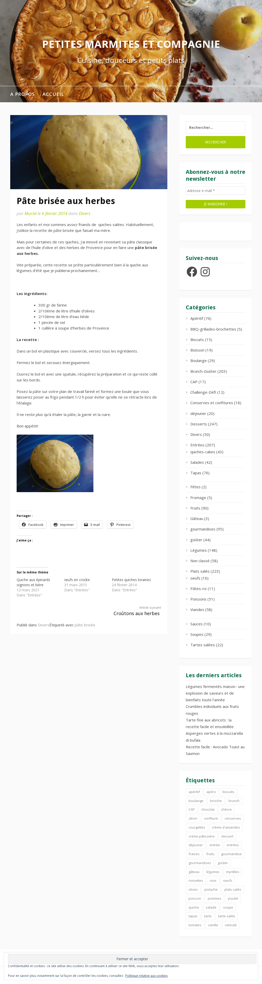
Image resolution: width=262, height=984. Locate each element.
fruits (210, 854)
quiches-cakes (202, 451)
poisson (195, 898)
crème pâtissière (202, 836)
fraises (194, 854)
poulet (233, 898)
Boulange (198, 360)
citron (193, 818)
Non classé (200, 560)
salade (211, 907)
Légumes (198, 550)
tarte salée (226, 916)
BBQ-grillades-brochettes (213, 329)
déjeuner (198, 413)
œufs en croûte (77, 579)
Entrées (197, 444)
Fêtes (195, 486)
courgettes (197, 827)
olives (193, 889)
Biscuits (197, 339)
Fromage (198, 497)
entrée (215, 845)
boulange (196, 800)
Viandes (197, 609)
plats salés (232, 889)
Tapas (195, 472)
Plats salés (200, 571)
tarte (208, 916)
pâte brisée (85, 624)
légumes (213, 871)
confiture (211, 818)
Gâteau (196, 518)
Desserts (198, 423)
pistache (211, 889)
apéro (211, 791)
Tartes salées (202, 644)
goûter (196, 539)
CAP (194, 381)
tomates (195, 925)
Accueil (53, 94)
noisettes (196, 880)
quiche (194, 907)
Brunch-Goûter (203, 371)
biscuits (228, 791)
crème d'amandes (226, 827)
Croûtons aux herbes (137, 611)
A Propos (22, 94)
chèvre (226, 809)
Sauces (196, 623)
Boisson (197, 350)
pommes (214, 898)
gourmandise (231, 854)
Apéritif (196, 318)
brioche (216, 800)
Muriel (31, 213)
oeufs (195, 578)
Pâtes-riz (198, 588)
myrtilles (232, 871)
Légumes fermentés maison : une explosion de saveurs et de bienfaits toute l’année (215, 693)
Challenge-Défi (203, 392)
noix (213, 880)
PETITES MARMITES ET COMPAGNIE (131, 44)
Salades (197, 462)
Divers (84, 213)
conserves (233, 818)
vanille (213, 925)
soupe (228, 907)
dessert (227, 836)
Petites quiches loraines (131, 579)
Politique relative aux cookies (146, 976)
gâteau (194, 871)
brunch (233, 800)
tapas (193, 916)
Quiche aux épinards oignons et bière (33, 582)
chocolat (207, 809)
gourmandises (202, 528)
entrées (233, 845)
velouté (231, 925)
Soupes (196, 634)
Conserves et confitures (211, 402)
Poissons (198, 599)
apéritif (194, 791)
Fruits (195, 508)
